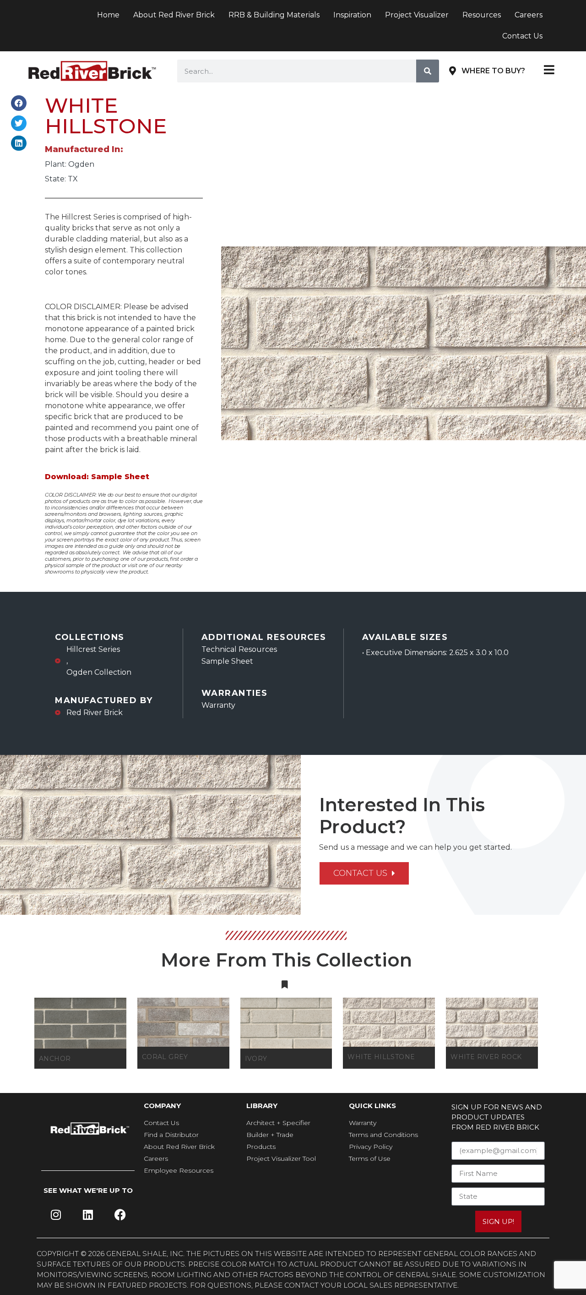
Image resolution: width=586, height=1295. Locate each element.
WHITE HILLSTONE (381, 1057)
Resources (481, 15)
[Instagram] (55, 1214)
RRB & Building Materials (274, 15)
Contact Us (522, 36)
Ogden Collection (98, 672)
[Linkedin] (87, 1214)
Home (108, 15)
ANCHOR (55, 1059)
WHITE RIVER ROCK (485, 1057)
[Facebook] (120, 1214)
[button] (19, 103)
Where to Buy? (493, 70)
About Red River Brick (174, 15)
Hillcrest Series (93, 649)
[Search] (427, 71)
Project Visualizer (417, 15)
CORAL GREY (165, 1057)
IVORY (256, 1059)
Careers (529, 15)
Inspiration (352, 15)
